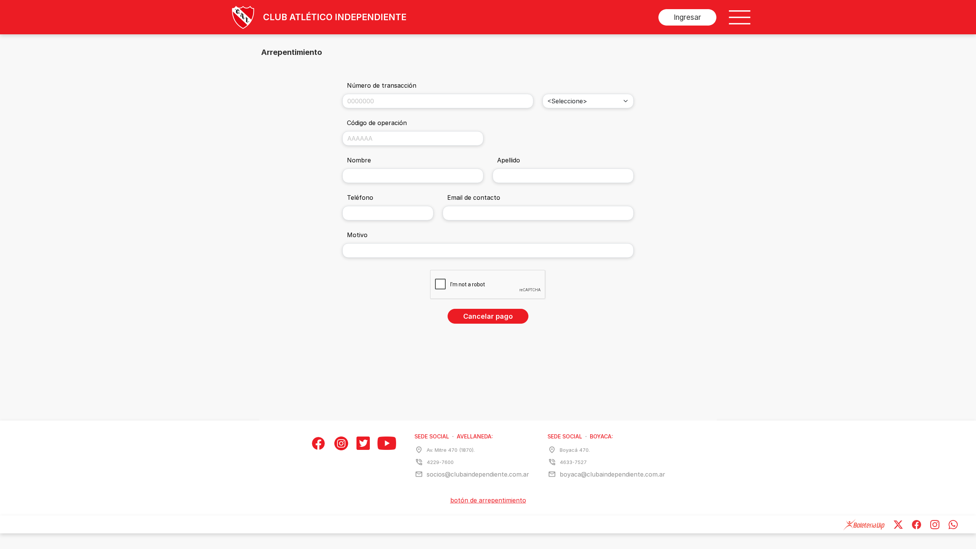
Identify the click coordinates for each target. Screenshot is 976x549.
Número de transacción (381, 85)
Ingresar (687, 17)
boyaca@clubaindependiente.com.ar (612, 474)
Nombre (359, 160)
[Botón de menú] (739, 17)
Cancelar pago (488, 316)
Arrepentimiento (291, 52)
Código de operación (377, 123)
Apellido (508, 160)
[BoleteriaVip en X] (898, 524)
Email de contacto (473, 197)
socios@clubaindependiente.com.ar (478, 474)
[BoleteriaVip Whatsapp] (953, 524)
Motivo (357, 235)
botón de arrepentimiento (488, 500)
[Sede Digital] (235, 17)
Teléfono (360, 197)
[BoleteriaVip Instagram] (934, 524)
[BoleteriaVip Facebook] (916, 524)
